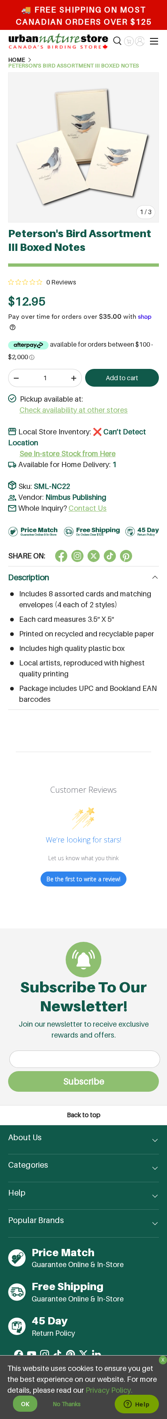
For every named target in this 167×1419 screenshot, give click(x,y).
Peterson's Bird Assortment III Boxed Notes (73, 66)
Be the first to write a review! (83, 879)
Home (16, 60)
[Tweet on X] (77, 556)
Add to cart (122, 378)
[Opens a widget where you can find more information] (136, 1405)
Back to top (84, 1115)
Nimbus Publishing (75, 497)
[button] (128, 41)
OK (25, 1403)
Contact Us (88, 508)
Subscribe (83, 1081)
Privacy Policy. (109, 1390)
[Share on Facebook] (61, 556)
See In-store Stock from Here (67, 453)
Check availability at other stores (73, 410)
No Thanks (67, 1403)
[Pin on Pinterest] (126, 556)
